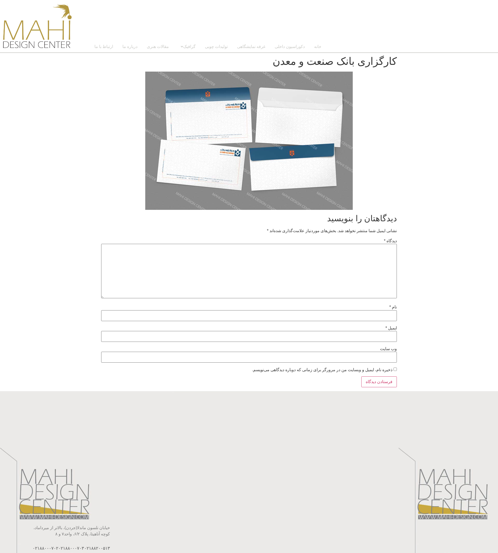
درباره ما (129, 46)
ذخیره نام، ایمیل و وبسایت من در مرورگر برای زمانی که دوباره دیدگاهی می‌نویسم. (322, 370)
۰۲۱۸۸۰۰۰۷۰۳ (71, 548)
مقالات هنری (158, 46)
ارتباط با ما (103, 46)
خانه (317, 46)
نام (393, 307)
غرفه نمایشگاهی (251, 46)
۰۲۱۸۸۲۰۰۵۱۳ (97, 548)
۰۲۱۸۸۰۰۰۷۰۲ (45, 548)
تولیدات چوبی (216, 46)
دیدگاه (390, 241)
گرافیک (189, 46)
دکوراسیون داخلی (290, 46)
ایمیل (391, 328)
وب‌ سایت (388, 349)
